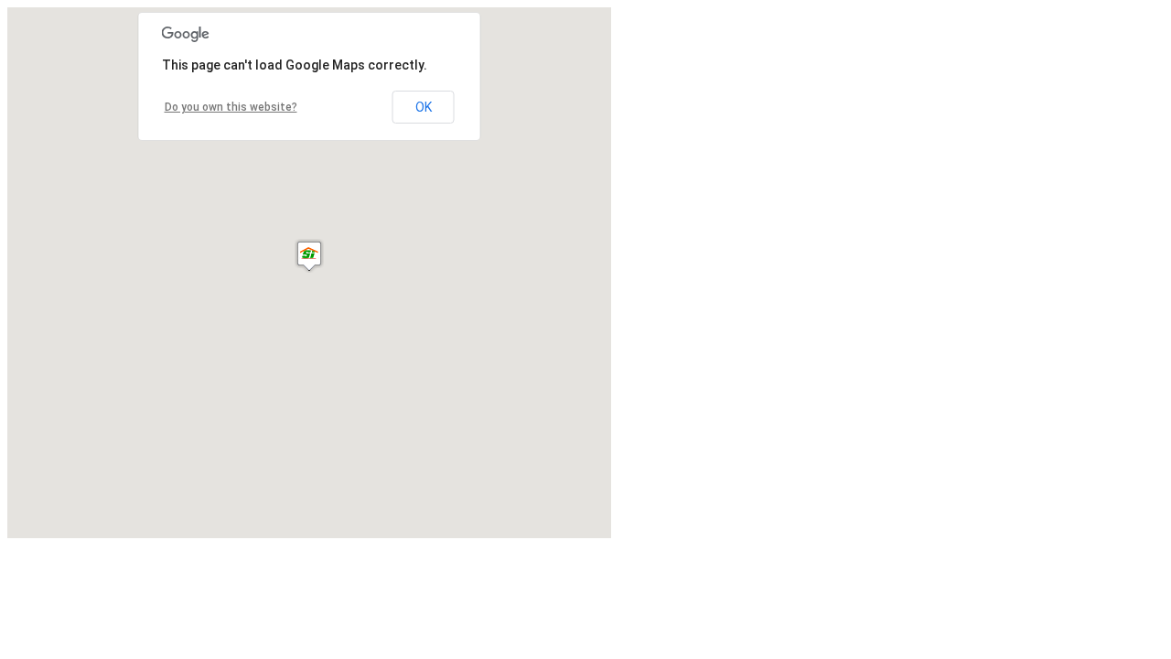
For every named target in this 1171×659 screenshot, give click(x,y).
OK (423, 107)
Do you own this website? (231, 107)
